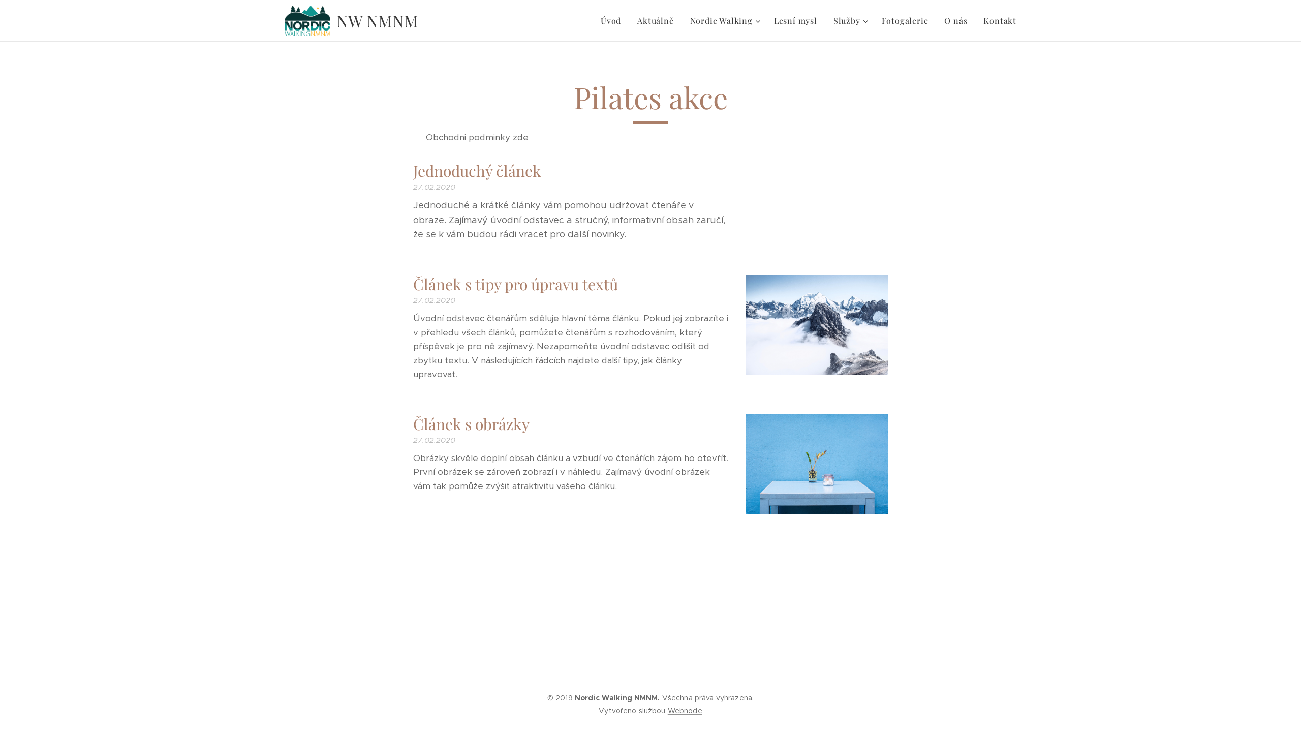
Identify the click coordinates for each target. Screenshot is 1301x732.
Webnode (685, 710)
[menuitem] (613, 21)
